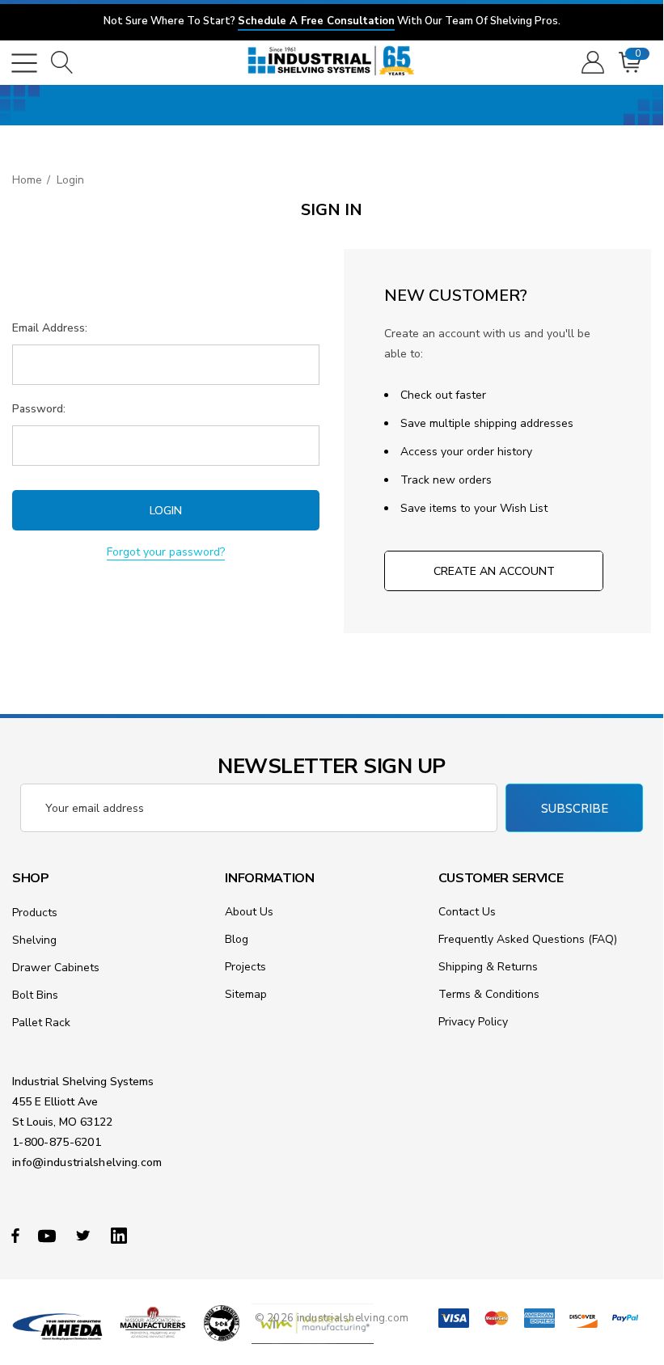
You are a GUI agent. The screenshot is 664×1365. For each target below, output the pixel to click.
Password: (39, 408)
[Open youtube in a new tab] (49, 1234)
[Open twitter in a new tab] (85, 1234)
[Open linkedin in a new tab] (122, 1234)
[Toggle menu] (24, 63)
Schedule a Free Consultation (316, 21)
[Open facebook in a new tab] (15, 1234)
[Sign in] (591, 63)
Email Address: (49, 328)
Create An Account (494, 571)
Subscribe (574, 809)
